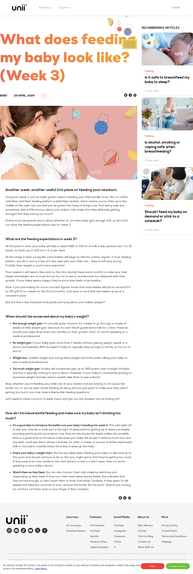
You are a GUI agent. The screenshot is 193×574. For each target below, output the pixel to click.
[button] (175, 7)
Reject (152, 566)
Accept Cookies (178, 566)
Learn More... (41, 568)
